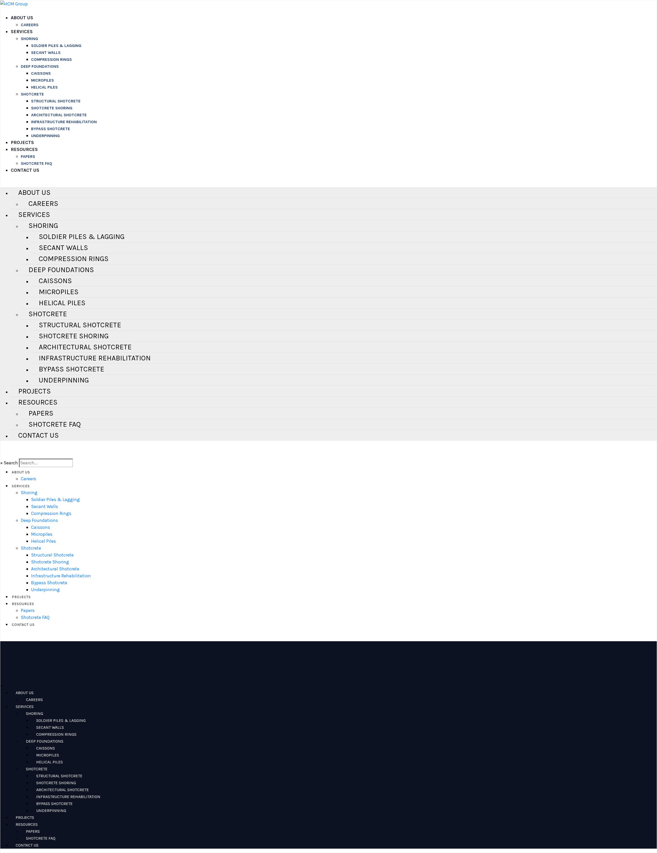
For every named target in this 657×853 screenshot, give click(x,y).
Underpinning (45, 135)
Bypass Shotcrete (50, 128)
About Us (22, 18)
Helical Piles (44, 87)
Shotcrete (32, 94)
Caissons (41, 73)
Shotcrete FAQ (36, 163)
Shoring (29, 38)
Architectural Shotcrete (59, 114)
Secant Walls (46, 52)
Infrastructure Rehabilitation (64, 121)
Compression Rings (51, 59)
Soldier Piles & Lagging (56, 45)
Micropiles (42, 80)
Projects (22, 142)
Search (11, 463)
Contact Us (25, 170)
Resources (24, 149)
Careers (29, 24)
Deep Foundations (40, 66)
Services (22, 31)
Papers (28, 156)
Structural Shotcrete (56, 101)
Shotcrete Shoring (51, 108)
